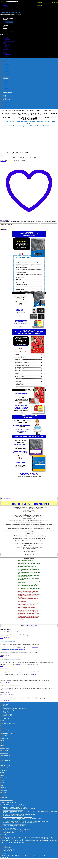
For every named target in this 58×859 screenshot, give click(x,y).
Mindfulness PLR (5, 840)
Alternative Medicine (5, 755)
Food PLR (21, 837)
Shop (6, 857)
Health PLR (44, 223)
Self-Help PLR (3, 224)
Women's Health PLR (22, 842)
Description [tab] (5, 226)
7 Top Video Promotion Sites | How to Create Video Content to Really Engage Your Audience (25, 821)
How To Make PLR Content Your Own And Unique (15, 831)
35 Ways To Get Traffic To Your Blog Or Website (14, 807)
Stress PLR (10, 224)
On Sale (2, 780)
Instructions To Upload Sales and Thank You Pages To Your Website (19, 826)
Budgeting (2, 743)
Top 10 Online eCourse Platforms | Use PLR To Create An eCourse (19, 814)
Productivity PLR (19, 840)
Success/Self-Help (4, 790)
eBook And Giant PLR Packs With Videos (16, 221)
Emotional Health (4, 738)
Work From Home (4, 772)
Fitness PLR (14, 837)
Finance (2, 740)
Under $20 (3, 792)
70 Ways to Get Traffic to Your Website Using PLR (15, 815)
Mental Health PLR (52, 223)
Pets (1, 785)
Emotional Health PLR (32, 221)
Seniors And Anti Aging (6, 758)
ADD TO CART (3, 161)
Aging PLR (3, 837)
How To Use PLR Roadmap (9, 828)
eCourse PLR (3, 735)
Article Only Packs (4, 748)
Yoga (1, 763)
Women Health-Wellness (6, 800)
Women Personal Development (30, 223)
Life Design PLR (21, 839)
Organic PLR (12, 840)
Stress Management (5, 760)
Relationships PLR (29, 840)
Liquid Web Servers (50, 855)
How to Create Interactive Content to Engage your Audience (17, 817)
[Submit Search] (17, 1)
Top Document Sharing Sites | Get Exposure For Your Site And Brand (19, 822)
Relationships (3, 787)
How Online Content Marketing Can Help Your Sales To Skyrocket (19, 808)
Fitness (2, 745)
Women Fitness (4, 797)
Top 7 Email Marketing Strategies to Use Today (14, 824)
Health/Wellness (4, 753)
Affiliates (2, 857)
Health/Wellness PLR (43, 221)
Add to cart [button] (7, 498)
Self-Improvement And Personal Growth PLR (11, 223)
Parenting (2, 782)
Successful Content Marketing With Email (13, 810)
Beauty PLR (9, 837)
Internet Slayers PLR (10, 12)
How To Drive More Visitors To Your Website (13, 825)
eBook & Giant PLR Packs (6, 733)
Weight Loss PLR (9, 842)
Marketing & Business (5, 765)
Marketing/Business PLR (32, 839)
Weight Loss (3, 795)
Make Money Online (5, 767)
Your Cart (55, 2)
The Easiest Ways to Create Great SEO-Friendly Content (16, 829)
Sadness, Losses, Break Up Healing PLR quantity (12, 160)
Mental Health (52, 221)
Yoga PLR (31, 842)
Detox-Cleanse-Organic (6, 730)
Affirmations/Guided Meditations (8, 723)
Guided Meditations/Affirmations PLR (34, 837)
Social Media (3, 770)
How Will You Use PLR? (8, 832)
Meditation (2, 775)
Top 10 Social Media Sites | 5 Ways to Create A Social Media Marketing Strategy (22, 818)
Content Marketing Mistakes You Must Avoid (13, 819)
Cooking (2, 728)
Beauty (2, 725)
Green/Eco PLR (4, 750)
